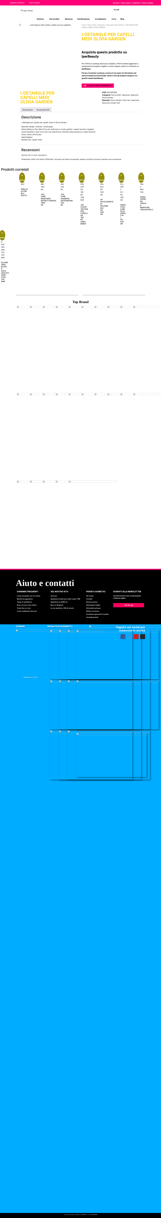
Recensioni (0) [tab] (43, 110)
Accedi (116, 10)
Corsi (114, 19)
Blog (122, 19)
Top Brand (81, 302)
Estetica (40, 19)
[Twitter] (129, 636)
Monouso (69, 19)
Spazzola (135, 100)
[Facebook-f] (122, 636)
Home (84, 25)
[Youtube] (136, 636)
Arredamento (100, 19)
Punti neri (126, 100)
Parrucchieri (54, 19)
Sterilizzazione (83, 19)
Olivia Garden (116, 100)
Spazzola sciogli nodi (111, 103)
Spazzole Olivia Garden (115, 25)
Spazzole (101, 25)
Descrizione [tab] (28, 110)
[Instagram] (142, 636)
